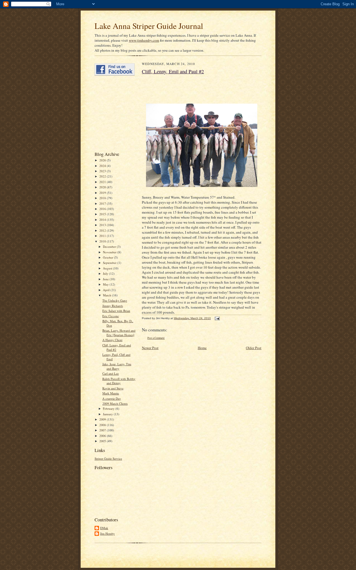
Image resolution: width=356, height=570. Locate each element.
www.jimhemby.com (144, 40)
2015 (103, 214)
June (106, 279)
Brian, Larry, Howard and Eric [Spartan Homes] (118, 332)
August (108, 268)
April (106, 290)
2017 (103, 203)
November (110, 252)
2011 (103, 236)
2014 (103, 220)
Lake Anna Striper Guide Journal (149, 25)
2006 (103, 436)
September (110, 263)
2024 (103, 166)
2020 (103, 187)
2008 (103, 425)
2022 (103, 176)
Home (202, 347)
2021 (103, 182)
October (108, 257)
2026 (103, 160)
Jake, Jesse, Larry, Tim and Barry (116, 366)
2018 (103, 198)
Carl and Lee (110, 373)
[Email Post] (216, 318)
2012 (103, 230)
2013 (103, 225)
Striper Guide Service (108, 458)
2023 (103, 171)
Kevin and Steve (112, 388)
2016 (103, 209)
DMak (104, 528)
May (106, 284)
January (108, 414)
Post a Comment (156, 338)
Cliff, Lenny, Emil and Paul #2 (173, 71)
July (106, 273)
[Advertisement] (111, 113)
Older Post (253, 347)
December (110, 246)
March (107, 295)
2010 (103, 241)
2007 (103, 430)
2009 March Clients (115, 403)
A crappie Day (111, 398)
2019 (103, 193)
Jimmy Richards (112, 306)
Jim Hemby (107, 533)
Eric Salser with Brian (116, 311)
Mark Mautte (110, 393)
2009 (103, 419)
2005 (103, 441)
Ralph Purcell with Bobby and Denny (118, 381)
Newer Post (150, 347)
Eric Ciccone (110, 316)
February (109, 408)
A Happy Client (112, 340)
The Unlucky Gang (114, 300)
